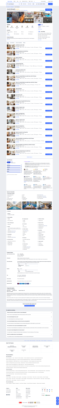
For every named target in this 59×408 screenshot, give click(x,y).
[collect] (57, 398)
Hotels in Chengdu (18, 378)
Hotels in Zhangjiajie (23, 378)
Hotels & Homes (10, 1)
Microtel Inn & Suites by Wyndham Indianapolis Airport (20, 367)
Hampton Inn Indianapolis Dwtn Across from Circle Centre (13, 362)
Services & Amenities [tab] (19, 42)
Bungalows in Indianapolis (15, 383)
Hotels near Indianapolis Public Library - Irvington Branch (43, 370)
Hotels (28, 340)
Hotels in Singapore (47, 378)
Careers (17, 392)
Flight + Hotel (31, 1)
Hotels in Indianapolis (44, 340)
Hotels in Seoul (13, 378)
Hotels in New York (8, 380)
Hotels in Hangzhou (14, 380)
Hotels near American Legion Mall (10, 372)
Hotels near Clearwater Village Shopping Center (21, 370)
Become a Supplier (28, 396)
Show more (8, 39)
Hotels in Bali (23, 380)
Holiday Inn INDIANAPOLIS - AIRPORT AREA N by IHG (13, 361)
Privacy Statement (18, 395)
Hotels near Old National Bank (31, 370)
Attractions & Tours (24, 1)
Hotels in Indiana (38, 340)
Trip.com (25, 340)
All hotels (27, 395)
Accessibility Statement (19, 396)
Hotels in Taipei (42, 378)
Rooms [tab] (8, 42)
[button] (34, 1)
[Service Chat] (57, 403)
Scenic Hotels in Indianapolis (22, 383)
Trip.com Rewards (28, 391)
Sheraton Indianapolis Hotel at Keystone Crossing (35, 361)
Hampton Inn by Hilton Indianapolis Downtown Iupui (23, 359)
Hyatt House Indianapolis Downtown (29, 364)
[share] (57, 401)
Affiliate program (28, 392)
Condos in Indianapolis (9, 383)
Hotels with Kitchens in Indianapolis (31, 383)
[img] (15, 17)
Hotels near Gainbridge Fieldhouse (10, 370)
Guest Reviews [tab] (12, 42)
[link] (43, 1)
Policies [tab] (24, 42)
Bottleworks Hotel (23, 362)
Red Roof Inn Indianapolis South (24, 361)
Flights (14, 1)
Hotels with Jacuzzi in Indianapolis (41, 383)
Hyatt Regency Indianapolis (9, 367)
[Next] (51, 205)
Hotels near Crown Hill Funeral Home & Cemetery (21, 372)
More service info (8, 392)
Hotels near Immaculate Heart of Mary (33, 372)
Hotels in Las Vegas (8, 378)
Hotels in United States (32, 340)
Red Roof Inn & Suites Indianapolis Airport (36, 359)
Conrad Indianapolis (11, 9)
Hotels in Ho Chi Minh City (36, 378)
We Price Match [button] (43, 10)
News (16, 391)
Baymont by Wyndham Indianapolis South (11, 359)
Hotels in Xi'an (19, 380)
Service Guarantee (8, 391)
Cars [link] (20, 1)
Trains (17, 1)
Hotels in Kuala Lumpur (30, 378)
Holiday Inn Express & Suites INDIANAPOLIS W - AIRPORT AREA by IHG (15, 364)
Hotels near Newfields (41, 372)
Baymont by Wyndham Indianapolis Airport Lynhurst (32, 362)
